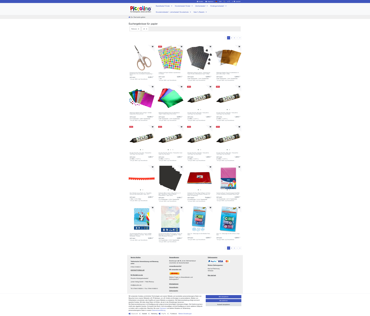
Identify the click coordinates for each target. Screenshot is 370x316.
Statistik (144, 314)
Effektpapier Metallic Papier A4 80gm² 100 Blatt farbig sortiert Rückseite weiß (140, 113)
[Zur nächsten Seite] (237, 37)
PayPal (164, 314)
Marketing (154, 314)
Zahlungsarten (173, 291)
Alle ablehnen (223, 301)
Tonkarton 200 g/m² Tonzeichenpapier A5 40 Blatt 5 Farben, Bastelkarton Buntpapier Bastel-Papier (227, 193)
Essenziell (135, 314)
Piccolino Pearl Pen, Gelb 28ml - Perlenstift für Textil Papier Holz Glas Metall (227, 113)
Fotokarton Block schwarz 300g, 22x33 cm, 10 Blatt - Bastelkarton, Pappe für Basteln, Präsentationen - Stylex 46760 (169, 194)
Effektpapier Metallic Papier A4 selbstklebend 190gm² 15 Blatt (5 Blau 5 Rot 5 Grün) (169, 113)
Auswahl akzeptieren (223, 304)
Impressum (163, 308)
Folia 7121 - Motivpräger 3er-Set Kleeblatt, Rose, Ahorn (199, 234)
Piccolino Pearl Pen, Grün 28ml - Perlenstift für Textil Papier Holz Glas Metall (140, 153)
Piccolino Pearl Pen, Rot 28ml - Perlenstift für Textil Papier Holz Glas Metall (170, 153)
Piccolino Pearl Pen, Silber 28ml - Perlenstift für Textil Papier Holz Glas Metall (227, 153)
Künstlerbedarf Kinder (183, 6)
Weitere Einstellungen (185, 314)
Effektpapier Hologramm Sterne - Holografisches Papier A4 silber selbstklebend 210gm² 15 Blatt (199, 73)
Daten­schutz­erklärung (158, 310)
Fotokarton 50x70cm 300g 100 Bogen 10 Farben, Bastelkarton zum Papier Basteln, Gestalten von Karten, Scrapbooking (199, 194)
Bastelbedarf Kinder (163, 6)
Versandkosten (173, 287)
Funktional (173, 314)
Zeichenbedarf (200, 6)
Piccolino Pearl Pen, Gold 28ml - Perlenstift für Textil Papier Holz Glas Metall (198, 153)
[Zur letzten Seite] (239, 37)
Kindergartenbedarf (217, 6)
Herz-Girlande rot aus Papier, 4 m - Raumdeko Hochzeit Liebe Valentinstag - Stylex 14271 (140, 193)
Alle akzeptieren (223, 297)
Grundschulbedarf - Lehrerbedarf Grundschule (172, 12)
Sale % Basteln (199, 12)
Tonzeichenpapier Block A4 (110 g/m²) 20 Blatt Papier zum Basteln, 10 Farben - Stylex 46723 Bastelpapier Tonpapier (140, 235)
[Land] (216, 1)
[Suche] (224, 1)
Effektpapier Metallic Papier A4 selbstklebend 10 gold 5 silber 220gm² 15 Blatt (227, 73)
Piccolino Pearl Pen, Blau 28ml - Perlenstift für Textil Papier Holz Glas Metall (198, 113)
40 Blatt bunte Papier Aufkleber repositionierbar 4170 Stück (169, 73)
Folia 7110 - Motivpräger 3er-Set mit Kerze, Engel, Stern (228, 234)
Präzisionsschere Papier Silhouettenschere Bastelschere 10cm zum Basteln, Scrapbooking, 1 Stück (141, 74)
